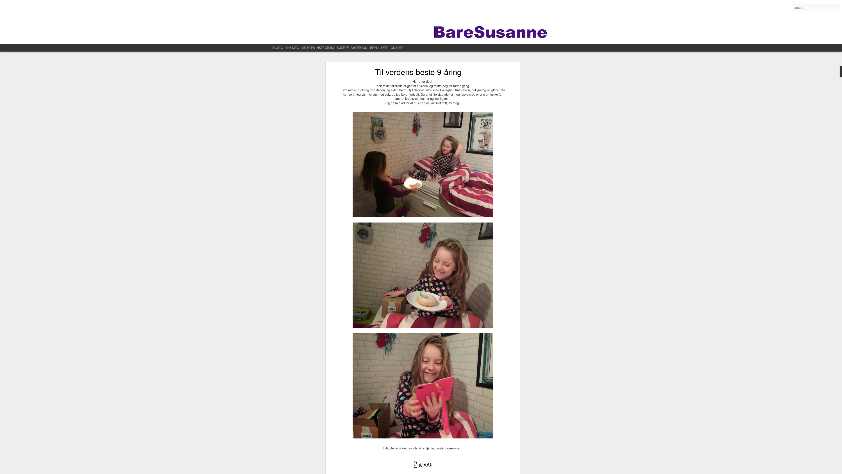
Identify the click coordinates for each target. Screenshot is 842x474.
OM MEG (292, 47)
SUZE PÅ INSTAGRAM (318, 47)
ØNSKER (397, 47)
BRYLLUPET (379, 47)
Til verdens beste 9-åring (418, 71)
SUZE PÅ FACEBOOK (352, 47)
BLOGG (277, 47)
